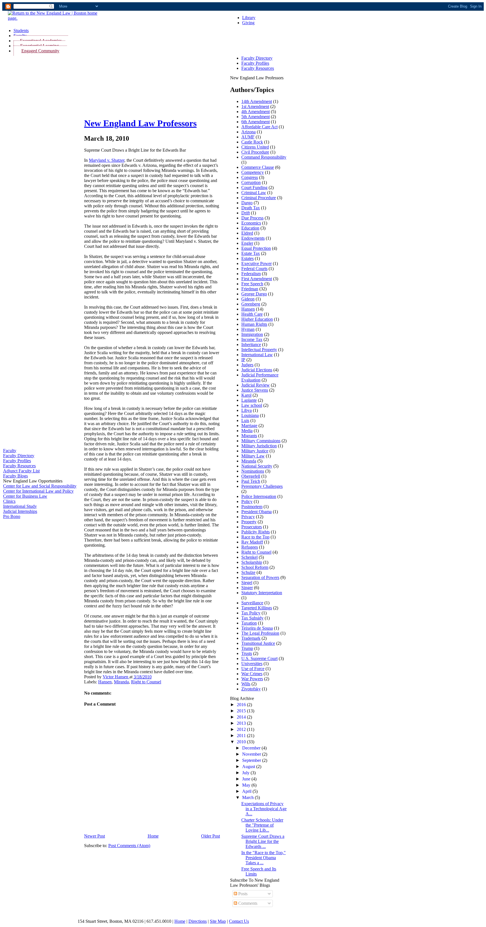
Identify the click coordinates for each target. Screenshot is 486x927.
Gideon (248, 299)
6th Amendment (255, 121)
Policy (247, 501)
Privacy (248, 516)
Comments (247, 903)
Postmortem (251, 506)
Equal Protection (256, 248)
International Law (257, 354)
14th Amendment (256, 101)
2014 (242, 717)
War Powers (252, 678)
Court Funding (254, 187)
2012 (242, 729)
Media (247, 430)
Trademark (250, 638)
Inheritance (251, 344)
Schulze (248, 572)
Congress (249, 177)
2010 (242, 741)
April (247, 791)
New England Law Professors (140, 123)
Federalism (251, 273)
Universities (251, 663)
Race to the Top (255, 537)
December (252, 748)
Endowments (253, 238)
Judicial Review (255, 385)
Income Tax (251, 339)
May (246, 785)
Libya (246, 410)
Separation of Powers (260, 577)
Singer (247, 587)
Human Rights (254, 324)
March (248, 797)
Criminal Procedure (258, 197)
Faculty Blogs (15, 475)
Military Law (253, 456)
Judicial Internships (20, 511)
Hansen (105, 681)
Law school (251, 405)
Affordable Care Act (259, 126)
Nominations (252, 471)
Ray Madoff (252, 542)
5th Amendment (255, 116)
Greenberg (250, 304)
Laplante (249, 400)
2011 (242, 735)
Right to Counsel (146, 681)
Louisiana (250, 415)
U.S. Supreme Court (259, 658)
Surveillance (252, 602)
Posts (242, 893)
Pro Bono (11, 516)
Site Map (218, 921)
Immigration (252, 334)
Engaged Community (40, 50)
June (246, 778)
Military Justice (254, 450)
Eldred (247, 233)
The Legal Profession (260, 633)
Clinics (9, 501)
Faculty (9, 450)
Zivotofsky (251, 688)
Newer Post (94, 836)
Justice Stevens (254, 390)
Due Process (252, 218)
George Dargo (254, 293)
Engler (247, 243)
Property (248, 521)
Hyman (248, 329)
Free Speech (252, 283)
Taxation (249, 623)
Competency (252, 172)
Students (21, 30)
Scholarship (251, 562)
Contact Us (239, 921)
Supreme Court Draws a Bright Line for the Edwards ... (262, 841)
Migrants (249, 435)
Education (250, 228)
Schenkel (249, 557)
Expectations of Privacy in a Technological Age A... (264, 808)
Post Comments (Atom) (129, 845)
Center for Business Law (25, 496)
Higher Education (257, 319)
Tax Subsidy (252, 618)
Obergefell (250, 476)
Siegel (246, 582)
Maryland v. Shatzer (106, 160)
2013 (242, 723)
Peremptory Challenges (262, 486)
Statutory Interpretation (261, 592)
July (246, 772)
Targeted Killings (256, 607)
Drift (245, 212)
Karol (246, 395)
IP (243, 359)
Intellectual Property (259, 349)
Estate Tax (250, 253)
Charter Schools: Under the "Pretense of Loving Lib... (262, 825)
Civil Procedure (255, 152)
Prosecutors (251, 526)
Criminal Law (253, 192)
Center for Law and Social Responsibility (39, 486)
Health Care (252, 314)
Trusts (246, 653)
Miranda (121, 681)
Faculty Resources (19, 465)
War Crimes (251, 673)
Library (248, 17)
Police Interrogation (258, 496)
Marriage (249, 425)
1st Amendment (255, 106)
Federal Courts (254, 268)
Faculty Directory (18, 455)
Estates (247, 258)
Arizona (248, 131)
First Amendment (256, 278)
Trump (247, 648)
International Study (20, 506)
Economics (251, 223)
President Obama (256, 511)
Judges (247, 364)
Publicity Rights (255, 531)
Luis (245, 420)
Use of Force (252, 668)
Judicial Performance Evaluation (259, 377)
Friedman (249, 288)
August (249, 766)
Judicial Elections (256, 369)
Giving (248, 22)
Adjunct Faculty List (21, 470)
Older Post (210, 836)
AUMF (248, 136)
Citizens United (255, 147)
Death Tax (250, 207)
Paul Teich (250, 481)
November (252, 754)
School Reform (254, 567)
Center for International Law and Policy (38, 491)
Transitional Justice (258, 643)
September (252, 760)
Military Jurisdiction (259, 445)
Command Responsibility (263, 157)
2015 (242, 710)
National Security (256, 466)
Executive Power (256, 263)
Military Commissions (260, 440)
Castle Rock (252, 142)
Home (153, 836)
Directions (197, 921)
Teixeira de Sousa (257, 628)
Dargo (247, 202)
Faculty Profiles (17, 460)
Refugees (249, 547)
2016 (242, 704)
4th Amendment (255, 111)
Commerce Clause (257, 167)
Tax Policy (250, 612)
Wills (245, 683)
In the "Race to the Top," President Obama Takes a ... (263, 857)
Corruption (251, 182)
